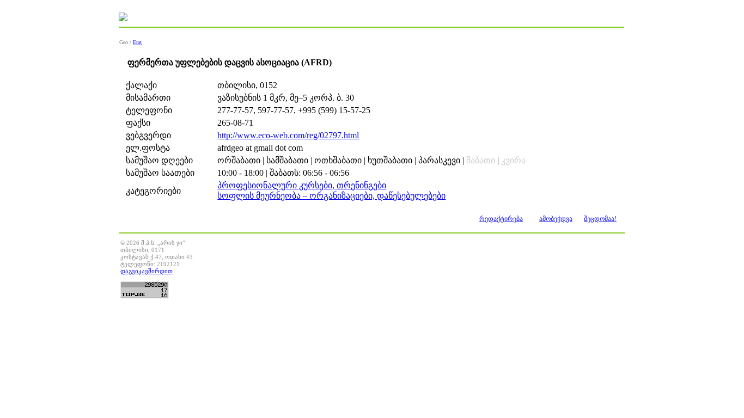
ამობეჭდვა (555, 219)
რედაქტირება (501, 219)
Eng (137, 42)
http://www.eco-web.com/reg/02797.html (288, 135)
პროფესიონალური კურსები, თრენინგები (301, 185)
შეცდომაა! (600, 219)
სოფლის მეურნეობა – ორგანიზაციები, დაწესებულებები (331, 195)
